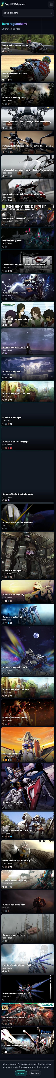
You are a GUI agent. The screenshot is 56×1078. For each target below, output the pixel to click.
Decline (35, 1073)
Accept (21, 1073)
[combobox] (26, 13)
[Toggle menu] (51, 4)
